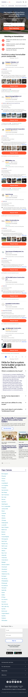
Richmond (4, 611)
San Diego (4, 492)
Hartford (4, 501)
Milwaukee (4, 620)
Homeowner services (7, 662)
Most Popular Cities (6, 626)
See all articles (7, 428)
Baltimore (4, 529)
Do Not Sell (15, 687)
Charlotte (4, 557)
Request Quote (14, 86)
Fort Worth (4, 599)
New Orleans (5, 527)
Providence (5, 585)
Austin (3, 592)
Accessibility (20, 687)
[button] (4, 81)
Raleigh (4, 562)
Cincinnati (4, 567)
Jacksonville (5, 508)
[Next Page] (25, 357)
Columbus (4, 571)
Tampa (3, 515)
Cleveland (4, 569)
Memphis (4, 588)
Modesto (4, 487)
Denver (3, 499)
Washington (5, 504)
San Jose (4, 497)
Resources (4, 670)
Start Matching (14, 28)
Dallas (3, 595)
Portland (4, 576)
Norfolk (3, 609)
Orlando (4, 513)
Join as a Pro (19, 2)
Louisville (4, 525)
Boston (3, 532)
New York (4, 553)
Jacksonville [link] (11, 5)
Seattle (3, 616)
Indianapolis (5, 522)
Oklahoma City (5, 574)
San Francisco (5, 494)
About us (4, 675)
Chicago (4, 520)
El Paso (3, 597)
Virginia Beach (5, 613)
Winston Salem (6, 564)
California (10, 687)
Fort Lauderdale (6, 506)
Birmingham (5, 474)
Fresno (3, 480)
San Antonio (5, 604)
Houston (4, 602)
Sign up (14, 640)
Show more (24, 77)
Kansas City (5, 543)
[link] (14, 64)
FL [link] (6, 5)
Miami (3, 511)
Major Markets (7, 470)
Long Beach (5, 483)
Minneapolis (5, 539)
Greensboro (5, 560)
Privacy (6, 687)
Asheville (4, 555)
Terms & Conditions (22, 689)
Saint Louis (4, 546)
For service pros (6, 666)
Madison (4, 618)
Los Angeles (5, 485)
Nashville (4, 590)
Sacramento (5, 490)
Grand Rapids (5, 536)
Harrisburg (4, 578)
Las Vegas (4, 548)
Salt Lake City (5, 606)
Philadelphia (5, 581)
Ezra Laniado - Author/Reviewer (8, 442)
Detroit (3, 534)
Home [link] (3, 5)
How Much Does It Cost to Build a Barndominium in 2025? (9, 447)
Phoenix (4, 476)
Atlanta (3, 518)
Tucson (3, 478)
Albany (3, 550)
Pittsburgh (4, 583)
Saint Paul (4, 541)
